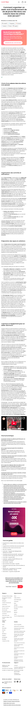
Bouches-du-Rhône (18, 607)
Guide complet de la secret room (18, 645)
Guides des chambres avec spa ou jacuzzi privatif (19, 635)
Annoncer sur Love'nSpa (7, 668)
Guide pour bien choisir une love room (12, 547)
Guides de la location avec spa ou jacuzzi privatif (19, 640)
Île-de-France (5, 608)
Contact (16, 665)
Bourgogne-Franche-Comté (6, 598)
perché (6, 312)
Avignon (4, 635)
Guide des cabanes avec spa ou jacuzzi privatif (19, 632)
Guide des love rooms (9, 703)
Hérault (15, 612)
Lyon (3, 626)
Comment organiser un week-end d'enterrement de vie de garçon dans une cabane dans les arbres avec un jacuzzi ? (15, 491)
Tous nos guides (17, 624)
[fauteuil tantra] (14, 537)
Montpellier (4, 637)
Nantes (3, 630)
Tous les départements (19, 616)
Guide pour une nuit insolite (18, 657)
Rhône (15, 610)
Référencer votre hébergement (5, 666)
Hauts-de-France (6, 606)
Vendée (15, 605)
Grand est (4, 604)
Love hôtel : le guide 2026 (9, 557)
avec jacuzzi (12, 52)
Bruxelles (4, 639)
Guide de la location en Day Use (19, 651)
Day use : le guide (7, 549)
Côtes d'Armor (17, 597)
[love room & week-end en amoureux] (5, 2)
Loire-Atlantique (17, 599)
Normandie (4, 610)
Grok (10, 26)
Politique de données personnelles (18, 671)
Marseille (4, 628)
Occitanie (4, 613)
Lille (3, 631)
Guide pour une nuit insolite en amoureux (18, 660)
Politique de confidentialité (17, 674)
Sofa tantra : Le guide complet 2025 (11, 571)
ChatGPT (5, 23)
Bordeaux (4, 633)
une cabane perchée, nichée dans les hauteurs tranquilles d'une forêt (13, 347)
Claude (19, 23)
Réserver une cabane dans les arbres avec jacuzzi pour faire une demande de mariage (14, 487)
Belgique (4, 620)
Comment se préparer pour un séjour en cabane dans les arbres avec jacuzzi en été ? (15, 502)
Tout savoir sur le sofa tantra (19, 648)
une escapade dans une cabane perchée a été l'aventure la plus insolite (14, 405)
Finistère (16, 608)
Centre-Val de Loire (6, 602)
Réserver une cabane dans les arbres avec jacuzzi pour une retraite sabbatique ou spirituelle (14, 499)
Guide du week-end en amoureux (12, 705)
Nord (15, 603)
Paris (15, 596)
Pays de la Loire (5, 615)
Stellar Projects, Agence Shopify (12, 701)
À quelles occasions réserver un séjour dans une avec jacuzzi (13, 67)
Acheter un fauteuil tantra (8, 670)
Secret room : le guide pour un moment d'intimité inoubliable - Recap (12, 569)
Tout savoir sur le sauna (19, 642)
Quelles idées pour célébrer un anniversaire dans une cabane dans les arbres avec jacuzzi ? (15, 485)
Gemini (4, 26)
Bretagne (4, 600)
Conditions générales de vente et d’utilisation (19, 668)
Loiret (15, 614)
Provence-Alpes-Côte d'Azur (7, 618)
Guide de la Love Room (19, 626)
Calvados (16, 601)
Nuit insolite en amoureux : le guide (11, 563)
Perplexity (12, 23)
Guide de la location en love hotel (19, 654)
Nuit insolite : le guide (8, 562)
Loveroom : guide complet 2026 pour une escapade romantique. (12, 559)
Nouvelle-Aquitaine (6, 611)
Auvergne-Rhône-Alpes (7, 596)
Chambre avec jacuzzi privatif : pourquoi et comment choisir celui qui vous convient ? (13, 555)
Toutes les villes (5, 641)
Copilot (16, 26)
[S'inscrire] (20, 586)
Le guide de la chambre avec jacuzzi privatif (13, 546)
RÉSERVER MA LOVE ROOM (13, 43)
